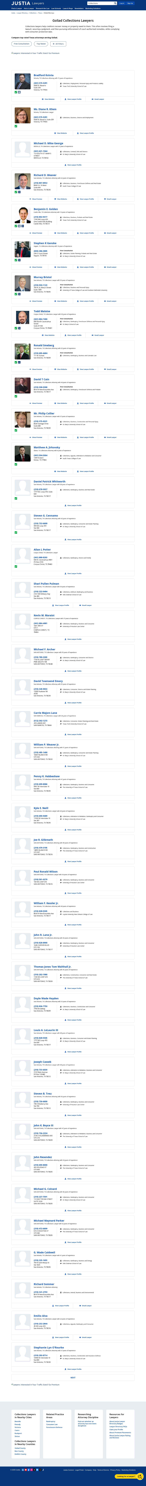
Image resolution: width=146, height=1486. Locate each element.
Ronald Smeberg (44, 345)
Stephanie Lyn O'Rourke (49, 1347)
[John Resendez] (23, 1163)
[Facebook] (28, 1470)
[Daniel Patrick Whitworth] (23, 488)
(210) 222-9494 (40, 591)
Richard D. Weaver (45, 175)
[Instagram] (31, 1470)
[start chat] (140, 1476)
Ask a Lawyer (29, 8)
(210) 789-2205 (40, 657)
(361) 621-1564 (40, 151)
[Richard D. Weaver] (23, 181)
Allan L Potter (42, 549)
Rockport (18, 1433)
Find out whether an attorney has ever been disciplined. (87, 1423)
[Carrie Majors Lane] (23, 719)
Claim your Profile (116, 1429)
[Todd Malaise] (23, 317)
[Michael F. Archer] (23, 655)
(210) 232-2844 (40, 1323)
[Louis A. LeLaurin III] (23, 1036)
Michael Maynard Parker (49, 1220)
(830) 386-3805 (40, 251)
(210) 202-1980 (40, 974)
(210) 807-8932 (40, 183)
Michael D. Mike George (48, 143)
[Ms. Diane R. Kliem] (23, 115)
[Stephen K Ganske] (23, 249)
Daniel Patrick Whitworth (49, 481)
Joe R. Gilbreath (43, 839)
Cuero (17, 1430)
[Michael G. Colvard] (23, 1195)
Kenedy (18, 1424)
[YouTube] (26, 1470)
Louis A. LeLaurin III (46, 1030)
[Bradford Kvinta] (23, 81)
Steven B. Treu (43, 1093)
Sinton (17, 1436)
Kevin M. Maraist (44, 615)
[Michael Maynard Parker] (23, 1227)
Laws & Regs (68, 8)
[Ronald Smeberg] (23, 351)
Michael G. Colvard (45, 1189)
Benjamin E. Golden (46, 209)
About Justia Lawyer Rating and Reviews (119, 1436)
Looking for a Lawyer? (126, 1476)
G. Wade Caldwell (44, 1252)
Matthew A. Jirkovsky (47, 447)
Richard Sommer (44, 1284)
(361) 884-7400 (40, 319)
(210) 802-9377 (40, 217)
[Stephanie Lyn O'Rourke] (23, 1354)
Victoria (18, 1427)
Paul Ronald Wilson (46, 871)
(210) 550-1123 (40, 285)
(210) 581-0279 (40, 879)
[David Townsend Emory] (23, 687)
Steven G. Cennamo (46, 515)
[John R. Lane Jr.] (23, 941)
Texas (40, 13)
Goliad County (20, 1448)
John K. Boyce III (43, 1125)
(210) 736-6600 (40, 1101)
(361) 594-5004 (40, 455)
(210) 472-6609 (40, 1228)
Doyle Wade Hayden (46, 998)
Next (73, 1377)
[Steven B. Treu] (23, 1100)
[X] (40, 1470)
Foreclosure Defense (54, 1427)
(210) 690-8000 (40, 1165)
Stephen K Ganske (45, 243)
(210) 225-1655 (40, 1260)
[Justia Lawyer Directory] (20, 3)
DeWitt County (20, 1454)
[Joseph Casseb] (23, 1068)
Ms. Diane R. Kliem (45, 109)
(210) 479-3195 (40, 847)
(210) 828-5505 (40, 911)
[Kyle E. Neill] (23, 814)
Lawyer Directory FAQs (118, 1426)
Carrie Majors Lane (45, 712)
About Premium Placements (120, 1432)
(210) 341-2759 (40, 1292)
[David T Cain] (23, 385)
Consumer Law (52, 1424)
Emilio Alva (40, 1315)
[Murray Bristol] (23, 283)
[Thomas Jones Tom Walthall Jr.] (23, 973)
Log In (122, 3)
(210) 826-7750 (40, 1006)
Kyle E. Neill (41, 808)
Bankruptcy (50, 1421)
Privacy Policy (115, 1470)
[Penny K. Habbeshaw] (23, 782)
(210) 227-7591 (40, 1196)
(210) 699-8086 (40, 784)
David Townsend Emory (48, 681)
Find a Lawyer (16, 8)
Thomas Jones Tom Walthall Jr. (52, 966)
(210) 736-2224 (40, 1133)
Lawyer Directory (22, 13)
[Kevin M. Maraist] (23, 622)
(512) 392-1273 (40, 720)
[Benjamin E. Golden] (23, 215)
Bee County (19, 1451)
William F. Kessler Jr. (46, 903)
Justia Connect (68, 1470)
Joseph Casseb (42, 1061)
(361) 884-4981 (40, 623)
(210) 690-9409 (40, 816)
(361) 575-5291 (40, 83)
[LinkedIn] (23, 1470)
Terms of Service (103, 1470)
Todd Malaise (42, 311)
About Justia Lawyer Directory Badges (117, 1422)
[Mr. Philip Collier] (23, 420)
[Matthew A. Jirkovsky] (23, 454)
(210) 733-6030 (40, 1069)
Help (94, 1470)
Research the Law (42, 8)
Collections (32, 13)
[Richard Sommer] (23, 1290)
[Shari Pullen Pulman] (23, 590)
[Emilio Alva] (23, 1322)
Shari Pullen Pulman (46, 583)
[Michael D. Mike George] (23, 149)
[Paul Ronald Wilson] (23, 878)
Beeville (18, 1421)
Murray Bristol (43, 277)
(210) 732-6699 (40, 523)
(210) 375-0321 (40, 421)
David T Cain (41, 379)
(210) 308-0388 (40, 387)
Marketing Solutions (93, 8)
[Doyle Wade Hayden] (23, 1005)
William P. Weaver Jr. (46, 744)
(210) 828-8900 (40, 942)
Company (88, 1470)
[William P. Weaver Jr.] (23, 751)
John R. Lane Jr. (43, 935)
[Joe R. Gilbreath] (23, 846)
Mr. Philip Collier (44, 413)
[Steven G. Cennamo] (23, 522)
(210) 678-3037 (40, 489)
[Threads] (34, 1470)
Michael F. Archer (44, 649)
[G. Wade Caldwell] (23, 1259)
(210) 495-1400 (40, 752)
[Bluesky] (37, 1470)
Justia (13, 13)
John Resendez (43, 1157)
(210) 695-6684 (40, 353)
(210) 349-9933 (40, 689)
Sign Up (130, 3)
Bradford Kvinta (44, 75)
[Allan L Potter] (23, 556)
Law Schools (56, 8)
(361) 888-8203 (40, 557)
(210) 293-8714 (40, 1355)
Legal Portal (79, 1470)
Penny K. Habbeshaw (47, 776)
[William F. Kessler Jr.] (23, 909)
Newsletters (79, 8)
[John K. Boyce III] (23, 1132)
